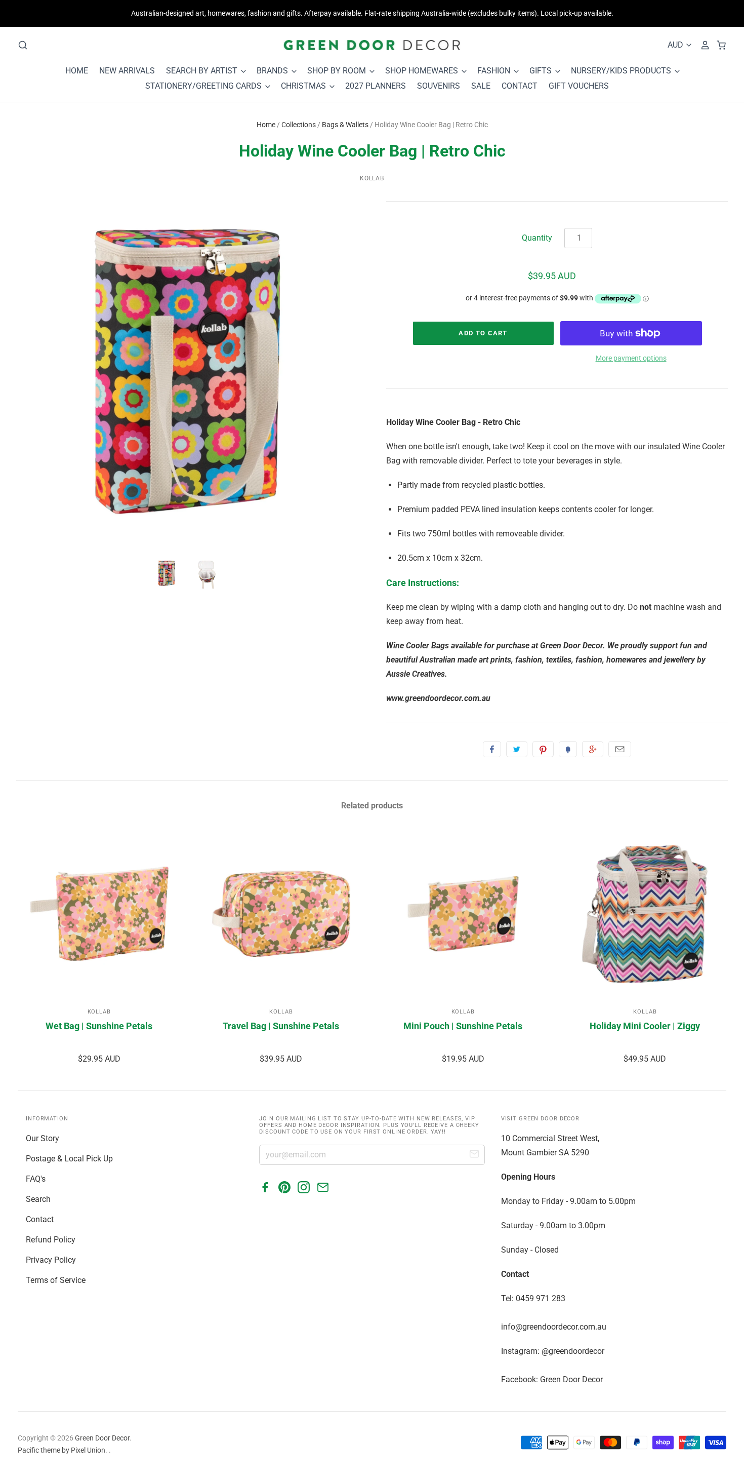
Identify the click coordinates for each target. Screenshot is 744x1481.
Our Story (42, 1138)
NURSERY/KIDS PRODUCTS (622, 70)
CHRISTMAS (304, 86)
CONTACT (520, 86)
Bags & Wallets (345, 125)
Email (619, 749)
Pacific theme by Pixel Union (61, 1450)
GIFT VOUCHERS (579, 86)
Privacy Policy (51, 1260)
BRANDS (273, 70)
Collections (298, 125)
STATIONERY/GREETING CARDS (204, 86)
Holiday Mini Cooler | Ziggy (645, 1026)
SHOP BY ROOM (337, 70)
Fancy (568, 749)
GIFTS (541, 70)
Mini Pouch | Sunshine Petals (462, 1026)
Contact (40, 1219)
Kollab (372, 178)
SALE (480, 86)
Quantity (537, 238)
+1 (592, 749)
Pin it (543, 749)
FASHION (494, 70)
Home (266, 125)
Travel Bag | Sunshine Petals (281, 1026)
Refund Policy (50, 1239)
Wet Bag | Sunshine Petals (99, 1026)
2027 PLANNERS (375, 86)
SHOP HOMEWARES (422, 70)
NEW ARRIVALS (127, 70)
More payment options (631, 358)
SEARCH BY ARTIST (202, 70)
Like (492, 749)
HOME (76, 70)
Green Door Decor (102, 1438)
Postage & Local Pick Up (69, 1158)
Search (38, 1199)
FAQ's (36, 1179)
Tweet (516, 749)
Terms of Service (56, 1280)
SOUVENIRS (438, 86)
